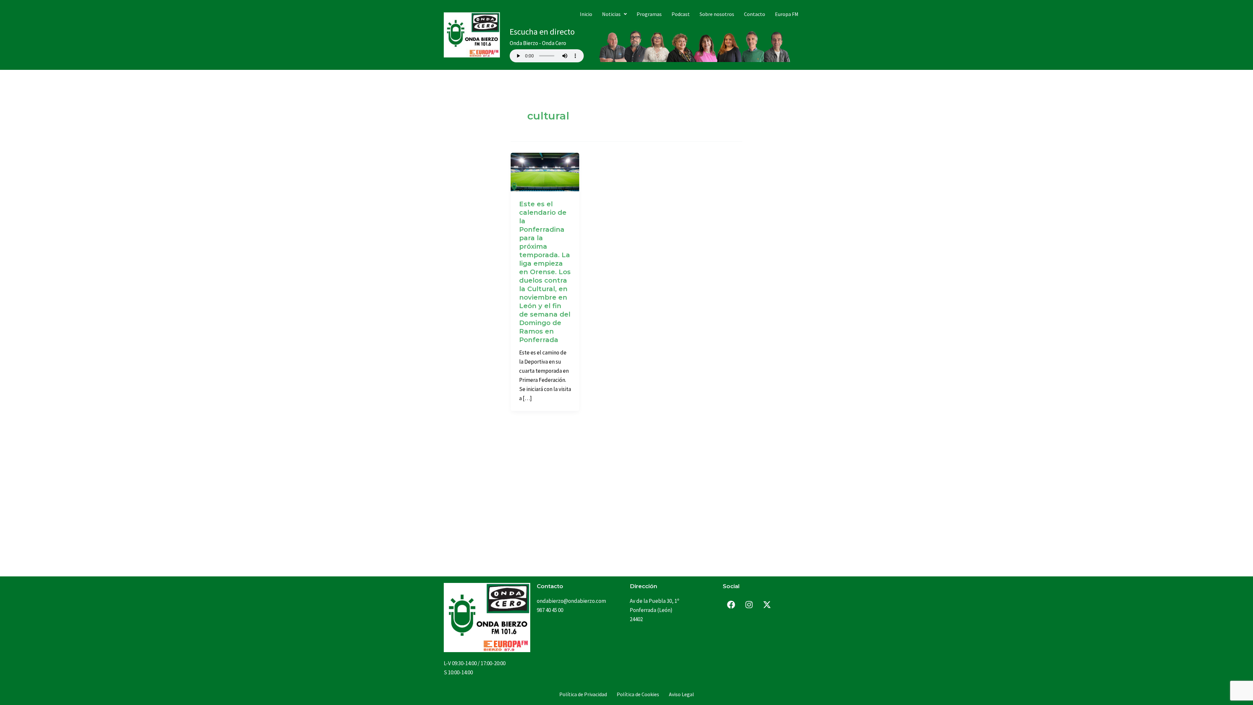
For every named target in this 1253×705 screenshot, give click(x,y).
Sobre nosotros (717, 14)
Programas (649, 14)
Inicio (586, 14)
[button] (614, 14)
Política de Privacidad (583, 694)
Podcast (681, 14)
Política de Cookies (638, 694)
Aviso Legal (681, 694)
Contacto (754, 14)
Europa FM (786, 14)
